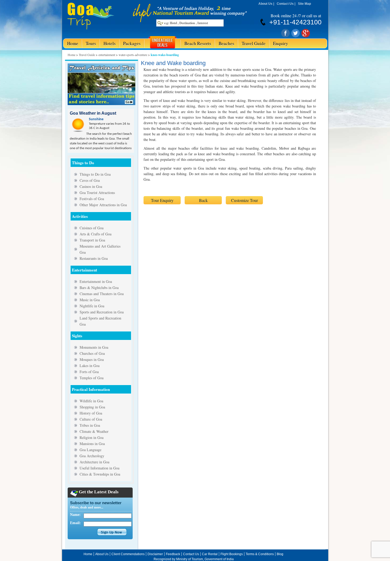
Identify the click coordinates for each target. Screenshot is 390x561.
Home (72, 43)
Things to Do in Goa (95, 174)
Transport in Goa (92, 240)
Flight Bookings (231, 554)
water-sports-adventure (133, 55)
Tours (91, 43)
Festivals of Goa (92, 198)
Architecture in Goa (94, 461)
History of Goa (91, 413)
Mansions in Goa (92, 443)
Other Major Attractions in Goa (103, 204)
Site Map (304, 4)
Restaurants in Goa (94, 258)
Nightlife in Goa (92, 305)
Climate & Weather (94, 431)
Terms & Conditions (260, 554)
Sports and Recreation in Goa (102, 311)
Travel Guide (254, 43)
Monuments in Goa (94, 347)
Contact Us (285, 4)
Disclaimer (155, 554)
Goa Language (90, 449)
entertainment (106, 55)
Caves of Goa (90, 180)
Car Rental (210, 554)
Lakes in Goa (89, 365)
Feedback (173, 554)
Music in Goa (90, 299)
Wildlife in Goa (91, 400)
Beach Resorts (197, 43)
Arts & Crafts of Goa (95, 233)
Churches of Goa (92, 353)
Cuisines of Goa (91, 227)
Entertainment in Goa (96, 281)
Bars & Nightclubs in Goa (99, 287)
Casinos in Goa (91, 186)
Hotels (109, 43)
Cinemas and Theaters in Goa (102, 293)
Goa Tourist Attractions (97, 192)
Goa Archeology (92, 455)
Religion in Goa (91, 437)
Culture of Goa (91, 419)
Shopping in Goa (92, 406)
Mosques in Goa (92, 359)
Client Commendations (128, 554)
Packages (132, 43)
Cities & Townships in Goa (100, 474)
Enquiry (280, 43)
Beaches (226, 43)
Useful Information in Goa (99, 468)
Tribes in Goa (90, 425)
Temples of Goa (91, 377)
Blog (280, 554)
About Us (265, 4)
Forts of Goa (89, 371)
